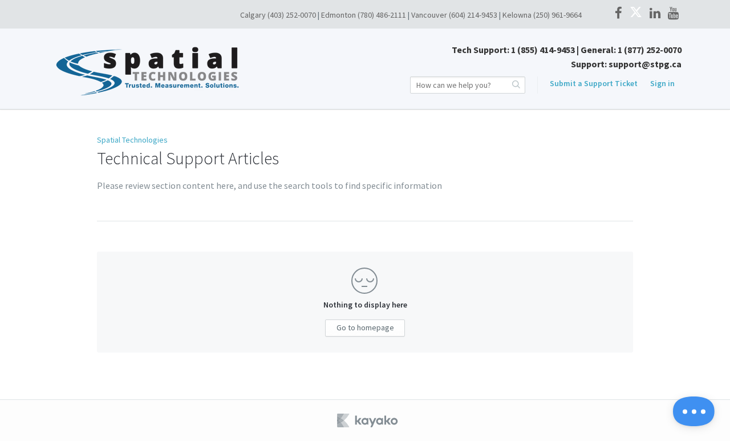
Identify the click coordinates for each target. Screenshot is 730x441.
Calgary (253, 15)
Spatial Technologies (132, 140)
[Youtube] (673, 13)
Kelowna (517, 15)
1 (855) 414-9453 (543, 49)
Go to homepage (365, 327)
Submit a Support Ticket (594, 83)
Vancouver (429, 15)
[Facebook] (618, 13)
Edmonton (338, 15)
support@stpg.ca (645, 64)
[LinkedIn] (655, 13)
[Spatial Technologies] (180, 68)
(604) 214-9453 (473, 15)
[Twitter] (636, 13)
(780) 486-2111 (382, 15)
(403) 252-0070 (291, 15)
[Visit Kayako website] (368, 420)
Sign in (662, 83)
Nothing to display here (365, 305)
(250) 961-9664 (557, 15)
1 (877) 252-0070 (650, 49)
